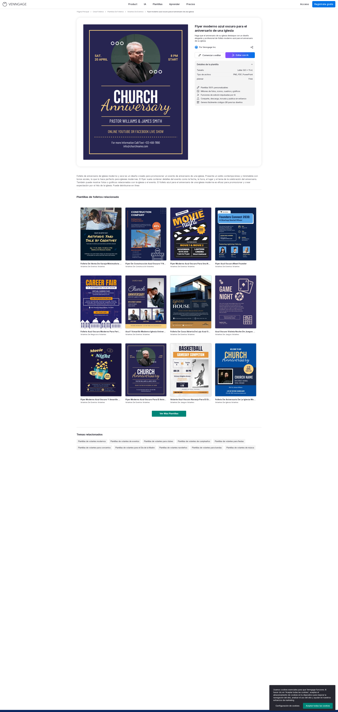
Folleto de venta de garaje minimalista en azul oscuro (101, 263)
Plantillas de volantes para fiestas (229, 441)
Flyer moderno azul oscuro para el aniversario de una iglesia (145, 399)
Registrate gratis (323, 4)
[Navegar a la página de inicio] (14, 4)
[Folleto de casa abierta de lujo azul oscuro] (190, 302)
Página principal (83, 12)
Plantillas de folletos (115, 12)
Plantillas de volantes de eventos (125, 441)
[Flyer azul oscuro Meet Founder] (235, 234)
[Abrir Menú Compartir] (252, 47)
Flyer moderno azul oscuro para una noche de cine (190, 263)
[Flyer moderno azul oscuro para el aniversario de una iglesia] (145, 369)
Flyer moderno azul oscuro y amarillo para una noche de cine (101, 399)
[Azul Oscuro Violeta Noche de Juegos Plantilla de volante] (235, 302)
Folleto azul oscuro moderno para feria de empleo (101, 331)
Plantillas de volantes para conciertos (94, 447)
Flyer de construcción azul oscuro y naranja (145, 263)
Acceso (304, 4)
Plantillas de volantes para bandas (207, 447)
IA (145, 4)
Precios (190, 4)
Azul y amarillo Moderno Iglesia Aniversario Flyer (145, 331)
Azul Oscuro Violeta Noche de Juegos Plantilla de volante (235, 331)
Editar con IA (242, 55)
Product (132, 4)
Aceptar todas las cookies (318, 706)
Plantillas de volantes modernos (92, 441)
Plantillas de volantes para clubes (158, 441)
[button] (209, 55)
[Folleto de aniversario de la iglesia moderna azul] (235, 369)
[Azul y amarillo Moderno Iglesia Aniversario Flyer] (145, 302)
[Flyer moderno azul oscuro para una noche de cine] (190, 234)
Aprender (174, 4)
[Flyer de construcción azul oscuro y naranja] (145, 234)
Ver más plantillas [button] (169, 413)
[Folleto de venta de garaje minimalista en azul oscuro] (101, 234)
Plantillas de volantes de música (240, 447)
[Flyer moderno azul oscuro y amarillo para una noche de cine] (101, 369)
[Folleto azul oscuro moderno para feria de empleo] (101, 302)
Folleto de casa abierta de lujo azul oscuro (190, 331)
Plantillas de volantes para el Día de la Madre (135, 447)
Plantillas (158, 4)
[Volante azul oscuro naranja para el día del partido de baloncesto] (190, 369)
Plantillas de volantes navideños (173, 447)
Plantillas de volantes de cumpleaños (194, 441)
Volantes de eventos (135, 12)
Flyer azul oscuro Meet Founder (231, 263)
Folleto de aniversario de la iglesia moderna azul (235, 399)
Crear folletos (98, 12)
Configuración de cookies (287, 706)
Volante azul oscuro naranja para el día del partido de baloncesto (190, 399)
